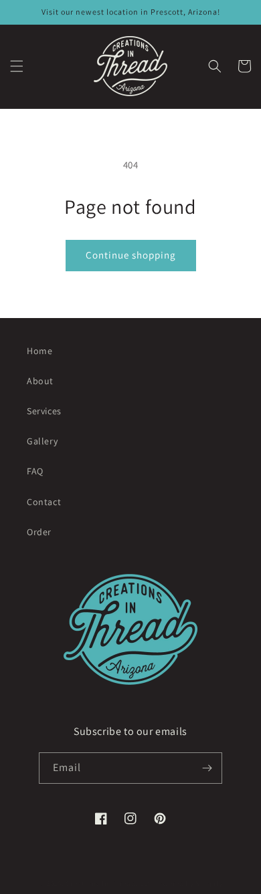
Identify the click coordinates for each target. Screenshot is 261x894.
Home (39, 351)
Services (44, 411)
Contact (44, 502)
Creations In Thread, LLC (109, 883)
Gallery (42, 441)
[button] (16, 66)
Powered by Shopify (188, 883)
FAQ (35, 471)
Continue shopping (131, 255)
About (40, 381)
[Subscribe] (207, 768)
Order (39, 532)
